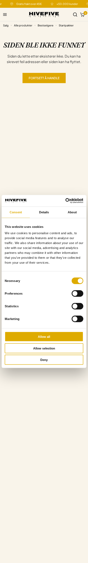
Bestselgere (45, 25)
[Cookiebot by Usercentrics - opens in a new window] (65, 200)
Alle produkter (23, 25)
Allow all (44, 336)
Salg (6, 25)
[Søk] (75, 14)
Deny (44, 360)
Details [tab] (44, 212)
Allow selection (44, 348)
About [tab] (72, 212)
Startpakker (66, 25)
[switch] (77, 293)
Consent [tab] (16, 212)
